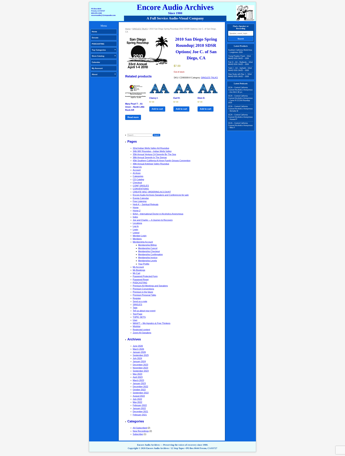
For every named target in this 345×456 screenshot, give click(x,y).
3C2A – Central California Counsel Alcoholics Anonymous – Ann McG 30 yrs (240, 89)
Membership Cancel (147, 248)
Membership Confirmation (150, 254)
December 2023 (140, 365)
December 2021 (140, 411)
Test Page (137, 314)
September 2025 (141, 355)
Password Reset (141, 279)
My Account (97, 68)
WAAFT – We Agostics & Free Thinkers (151, 323)
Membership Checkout (149, 251)
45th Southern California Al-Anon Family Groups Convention (161, 160)
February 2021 (140, 415)
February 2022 (140, 405)
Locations (137, 223)
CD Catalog (138, 179)
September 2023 (141, 371)
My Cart (136, 273)
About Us (137, 167)
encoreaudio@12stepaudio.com (103, 15)
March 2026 (138, 349)
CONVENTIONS (141, 189)
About (94, 74)
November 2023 (140, 368)
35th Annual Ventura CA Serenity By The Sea (154, 154)
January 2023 (139, 383)
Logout (136, 233)
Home (94, 31)
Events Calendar (141, 198)
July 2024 (137, 358)
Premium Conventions (143, 289)
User (135, 320)
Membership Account (143, 242)
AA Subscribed (140, 428)
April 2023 (138, 377)
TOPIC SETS (139, 317)
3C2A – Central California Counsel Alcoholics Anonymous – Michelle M (240, 108)
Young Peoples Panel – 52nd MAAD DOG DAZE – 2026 (239, 57)
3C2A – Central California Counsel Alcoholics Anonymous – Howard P (240, 117)
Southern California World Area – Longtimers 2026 (240, 51)
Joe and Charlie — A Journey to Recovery (153, 220)
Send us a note (140, 301)
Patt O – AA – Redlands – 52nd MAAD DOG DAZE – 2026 (240, 63)
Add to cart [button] (157, 109)
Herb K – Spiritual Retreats (145, 204)
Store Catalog (98, 56)
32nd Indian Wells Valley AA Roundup (151, 148)
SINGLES (137, 304)
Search (241, 39)
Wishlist (136, 326)
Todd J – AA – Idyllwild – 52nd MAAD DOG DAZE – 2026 (240, 69)
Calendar (96, 62)
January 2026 (139, 352)
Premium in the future (143, 292)
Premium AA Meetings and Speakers (150, 286)
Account (137, 170)
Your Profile (143, 264)
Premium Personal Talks (144, 295)
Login (135, 229)
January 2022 (139, 408)
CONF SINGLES (141, 186)
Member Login (139, 236)
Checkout (137, 182)
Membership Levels (147, 261)
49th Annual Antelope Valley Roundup (151, 164)
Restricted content (141, 330)
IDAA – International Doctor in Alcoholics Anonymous (158, 214)
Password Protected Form (145, 276)
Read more (133, 117)
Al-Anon (137, 173)
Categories (138, 176)
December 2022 (140, 386)
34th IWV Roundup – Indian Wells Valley (152, 151)
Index (135, 217)
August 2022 (139, 396)
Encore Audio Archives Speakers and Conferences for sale (161, 195)
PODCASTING (98, 44)
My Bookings (139, 270)
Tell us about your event (144, 311)
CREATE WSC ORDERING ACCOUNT (152, 192)
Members (137, 239)
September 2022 (141, 393)
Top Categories (99, 50)
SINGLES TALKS (140, 29)
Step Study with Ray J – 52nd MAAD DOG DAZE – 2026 (239, 75)
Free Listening (139, 201)
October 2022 (139, 390)
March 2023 (138, 380)
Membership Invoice (147, 257)
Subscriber (138, 434)
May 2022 (137, 402)
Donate (95, 38)
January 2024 (139, 361)
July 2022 (137, 399)
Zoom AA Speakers (142, 333)
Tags (135, 308)
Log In (136, 226)
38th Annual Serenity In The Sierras (150, 157)
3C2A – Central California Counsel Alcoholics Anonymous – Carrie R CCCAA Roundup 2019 (240, 99)
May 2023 (137, 374)
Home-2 (136, 211)
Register (137, 298)
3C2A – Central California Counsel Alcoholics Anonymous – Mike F (240, 125)
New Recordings (141, 431)
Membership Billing (147, 245)
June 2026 (138, 346)
